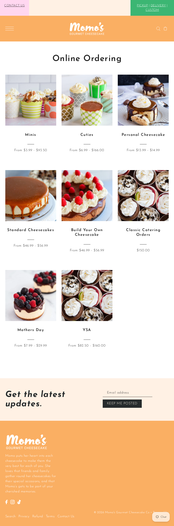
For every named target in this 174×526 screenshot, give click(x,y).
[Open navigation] (10, 28)
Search (10, 516)
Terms (50, 516)
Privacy (23, 516)
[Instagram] (12, 501)
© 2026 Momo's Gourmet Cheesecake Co (122, 512)
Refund (37, 516)
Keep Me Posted (122, 403)
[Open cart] (165, 29)
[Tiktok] (19, 501)
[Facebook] (6, 501)
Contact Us (66, 516)
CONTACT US (14, 5)
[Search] (158, 29)
